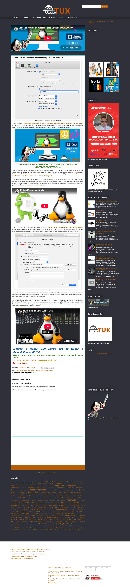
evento (74, 496)
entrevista (51, 496)
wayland (24, 529)
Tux (31, 527)
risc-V (63, 519)
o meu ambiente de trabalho (65, 511)
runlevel (80, 519)
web (29, 529)
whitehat (41, 529)
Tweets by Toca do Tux (104, 353)
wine (65, 529)
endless (23, 496)
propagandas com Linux (52, 517)
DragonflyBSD (23, 494)
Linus (44, 505)
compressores (15, 487)
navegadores (72, 509)
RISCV (69, 519)
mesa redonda (64, 507)
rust (12, 521)
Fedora (13, 497)
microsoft (13, 509)
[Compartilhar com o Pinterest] (53, 368)
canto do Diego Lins (31, 485)
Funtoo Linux (70, 497)
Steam (13, 526)
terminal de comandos (71, 526)
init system (26, 502)
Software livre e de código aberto (55, 523)
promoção (40, 517)
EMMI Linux (79, 494)
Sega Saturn (24, 521)
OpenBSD (36, 513)
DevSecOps (70, 490)
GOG (46, 500)
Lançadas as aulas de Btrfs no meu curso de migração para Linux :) (30, 549)
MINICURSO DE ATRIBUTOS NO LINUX (43, 17)
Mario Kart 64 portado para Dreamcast (59, 567)
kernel (76, 502)
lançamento (15, 505)
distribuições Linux (76, 492)
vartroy (67, 527)
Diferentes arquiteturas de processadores (104, 245)
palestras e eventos (16, 515)
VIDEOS (61, 17)
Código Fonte (59, 486)
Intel (33, 502)
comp (81, 485)
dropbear (39, 494)
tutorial (25, 527)
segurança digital (36, 521)
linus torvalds (53, 505)
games (79, 498)
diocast (60, 492)
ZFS (78, 529)
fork (45, 497)
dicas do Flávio (32, 492)
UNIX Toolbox (58, 527)
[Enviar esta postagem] (41, 367)
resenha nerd (14, 519)
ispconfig (57, 502)
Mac (36, 507)
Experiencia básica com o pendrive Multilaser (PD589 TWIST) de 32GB (106, 257)
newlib (12, 511)
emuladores (14, 496)
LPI (28, 507)
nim (17, 511)
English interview (32, 496)
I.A (20, 502)
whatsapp (34, 529)
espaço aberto (62, 496)
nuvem (53, 511)
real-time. (67, 517)
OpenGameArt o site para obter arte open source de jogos (28, 554)
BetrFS (39, 483)
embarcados (70, 494)
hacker (63, 500)
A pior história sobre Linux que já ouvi (22, 482)
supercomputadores (35, 526)
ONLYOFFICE (14, 513)
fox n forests (52, 497)
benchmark (33, 483)
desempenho (23, 490)
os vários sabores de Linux (64, 513)
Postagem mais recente (20, 468)
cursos (71, 487)
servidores (59, 521)
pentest (33, 515)
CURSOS (25, 17)
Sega (18, 521)
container (31, 487)
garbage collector (15, 500)
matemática (53, 507)
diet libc (54, 492)
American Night (52, 582)
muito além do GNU (29, 370)
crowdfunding (62, 487)
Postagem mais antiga (75, 468)
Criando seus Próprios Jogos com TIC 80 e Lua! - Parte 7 (27, 551)
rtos (75, 519)
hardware (71, 500)
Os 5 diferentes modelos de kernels (106, 201)
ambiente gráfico (44, 482)
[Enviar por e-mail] (45, 368)
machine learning (43, 507)
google (52, 500)
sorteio (80, 523)
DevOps (63, 490)
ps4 (62, 517)
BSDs (51, 484)
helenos (15, 502)
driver (32, 494)
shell (66, 521)
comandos (20, 370)
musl (51, 509)
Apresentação (100, 210)
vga (72, 527)
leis (24, 505)
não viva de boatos (60, 509)
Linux (61, 505)
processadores (70, 515)
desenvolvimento (37, 490)
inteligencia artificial (43, 502)
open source (25, 513)
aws (22, 483)
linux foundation (75, 505)
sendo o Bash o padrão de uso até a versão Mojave (65, 227)
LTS (32, 507)
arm (12, 483)
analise (60, 482)
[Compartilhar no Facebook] (51, 368)
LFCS (28, 505)
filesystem (21, 498)
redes (81, 517)
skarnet (23, 523)
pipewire (48, 515)
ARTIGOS (16, 17)
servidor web (50, 521)
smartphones (32, 523)
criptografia (52, 487)
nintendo (31, 511)
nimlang (24, 511)
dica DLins (22, 492)
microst (20, 509)
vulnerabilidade (15, 529)
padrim (81, 513)
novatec (38, 511)
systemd (49, 526)
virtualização (79, 527)
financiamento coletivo (35, 497)
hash (83, 500)
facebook (80, 496)
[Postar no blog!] (47, 368)
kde (70, 502)
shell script (74, 521)
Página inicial (48, 468)
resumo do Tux (42, 519)
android (75, 482)
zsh (84, 529)
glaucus (40, 500)
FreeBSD (60, 497)
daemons (79, 487)
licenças (38, 505)
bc (26, 483)
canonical (19, 485)
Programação (30, 517)
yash (75, 529)
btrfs (59, 484)
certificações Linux (45, 485)
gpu (58, 500)
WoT (70, 529)
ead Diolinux (48, 494)
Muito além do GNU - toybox (35, 185)
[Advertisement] (47, 450)
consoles (24, 487)
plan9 (53, 515)
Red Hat (74, 517)
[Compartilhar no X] (49, 368)
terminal (50, 370)
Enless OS (42, 496)
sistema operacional (42, 370)
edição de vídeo (60, 494)
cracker (44, 487)
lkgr (24, 507)
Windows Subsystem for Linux (53, 529)
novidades (46, 511)
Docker (13, 494)
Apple (81, 482)
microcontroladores (78, 507)
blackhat (45, 483)
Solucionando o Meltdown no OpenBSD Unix (24, 556)
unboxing (43, 527)
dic (76, 490)
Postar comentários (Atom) (50, 473)
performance (41, 515)
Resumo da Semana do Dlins (28, 519)
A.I (35, 482)
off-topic (79, 511)
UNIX (49, 527)
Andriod (67, 482)
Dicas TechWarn (46, 492)
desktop (55, 490)
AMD (53, 482)
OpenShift (44, 513)
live (19, 507)
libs (32, 505)
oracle (50, 513)
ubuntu (36, 527)
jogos (63, 502)
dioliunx (66, 492)
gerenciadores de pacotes (28, 500)
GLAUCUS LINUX (72, 17)
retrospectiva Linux (54, 519)
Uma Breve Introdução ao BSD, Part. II (22, 558)
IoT (52, 502)
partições (26, 515)
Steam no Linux (22, 526)
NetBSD (80, 509)
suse (44, 526)
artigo (17, 483)
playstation (60, 515)
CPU (38, 487)
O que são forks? (101, 220)
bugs (65, 483)
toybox (17, 528)
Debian (13, 490)
